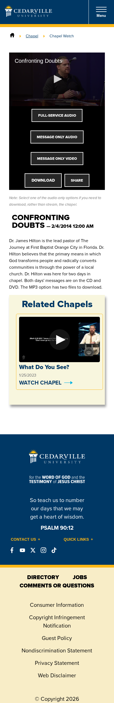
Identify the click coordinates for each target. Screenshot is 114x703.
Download (43, 180)
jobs (80, 577)
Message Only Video (57, 158)
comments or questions (57, 585)
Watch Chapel (40, 382)
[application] (57, 79)
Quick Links (76, 539)
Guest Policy (57, 638)
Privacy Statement (57, 663)
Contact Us (23, 539)
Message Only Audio (57, 137)
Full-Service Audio (57, 115)
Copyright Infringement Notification (57, 621)
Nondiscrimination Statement (57, 650)
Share (77, 180)
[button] (57, 79)
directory (43, 577)
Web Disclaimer (57, 675)
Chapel (32, 36)
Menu (101, 16)
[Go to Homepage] (28, 15)
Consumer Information (57, 605)
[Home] (12, 36)
